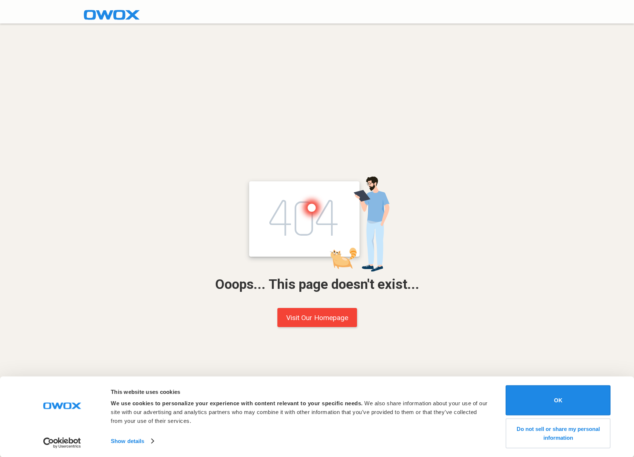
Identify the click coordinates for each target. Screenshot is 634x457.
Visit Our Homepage (317, 317)
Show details (127, 441)
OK (558, 400)
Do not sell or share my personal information (558, 432)
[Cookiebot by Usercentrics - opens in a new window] (62, 442)
